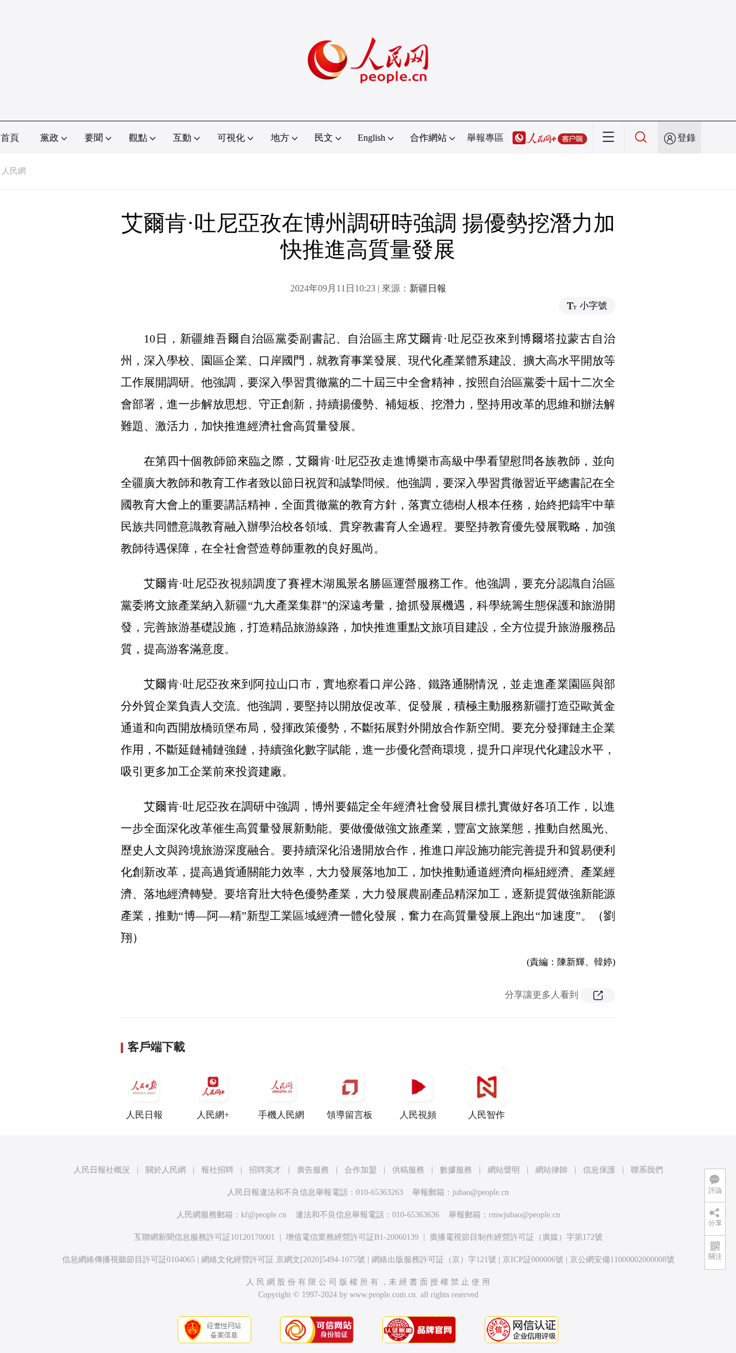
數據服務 (456, 1170)
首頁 (10, 138)
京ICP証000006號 (533, 1259)
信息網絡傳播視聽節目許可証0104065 (128, 1259)
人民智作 (486, 1115)
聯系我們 (647, 1170)
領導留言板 (350, 1115)
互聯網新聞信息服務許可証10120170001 (204, 1237)
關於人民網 (165, 1170)
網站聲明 (504, 1170)
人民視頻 (418, 1115)
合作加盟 (360, 1170)
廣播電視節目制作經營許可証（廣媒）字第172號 (516, 1237)
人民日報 (144, 1115)
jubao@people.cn (481, 1192)
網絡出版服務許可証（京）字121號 (433, 1259)
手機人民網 (281, 1115)
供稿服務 (408, 1170)
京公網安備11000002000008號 (622, 1259)
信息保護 (599, 1170)
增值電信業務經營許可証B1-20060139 (352, 1237)
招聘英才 (265, 1170)
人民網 (14, 171)
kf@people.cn (263, 1214)
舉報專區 (485, 138)
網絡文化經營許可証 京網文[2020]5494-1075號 (283, 1259)
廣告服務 (313, 1170)
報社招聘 (217, 1170)
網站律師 (551, 1170)
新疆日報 (427, 288)
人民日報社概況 (102, 1170)
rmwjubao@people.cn (524, 1214)
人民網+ (213, 1115)
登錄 (686, 138)
